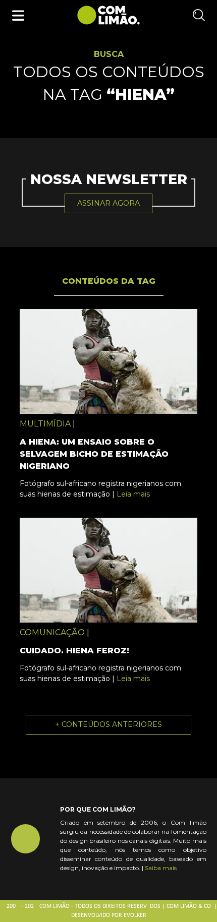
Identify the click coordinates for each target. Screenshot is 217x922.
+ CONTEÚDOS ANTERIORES (108, 724)
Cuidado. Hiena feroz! (74, 650)
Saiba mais (161, 868)
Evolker (135, 915)
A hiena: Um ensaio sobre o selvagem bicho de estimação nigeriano (94, 454)
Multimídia (45, 423)
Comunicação (52, 632)
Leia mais (133, 494)
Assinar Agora (108, 203)
